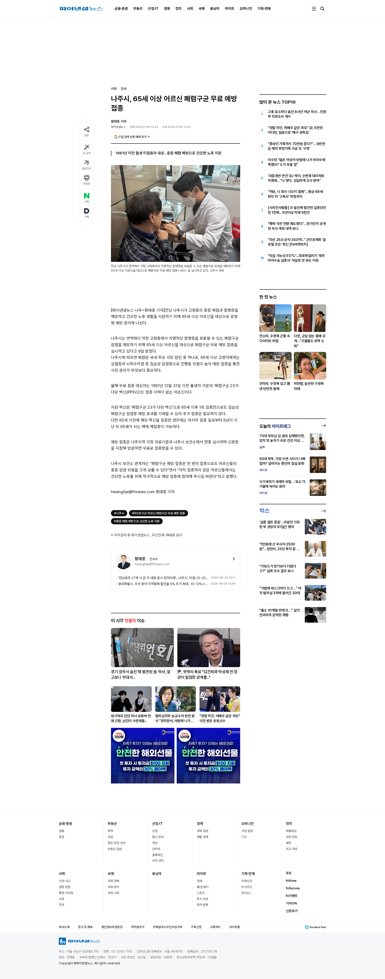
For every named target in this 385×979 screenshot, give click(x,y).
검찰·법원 (64, 887)
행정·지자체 (66, 893)
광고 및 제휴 (85, 927)
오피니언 (246, 8)
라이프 (229, 8)
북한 (288, 843)
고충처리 (215, 927)
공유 (86, 135)
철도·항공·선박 (116, 843)
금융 (61, 831)
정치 (178, 8)
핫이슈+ (246, 893)
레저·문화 (202, 904)
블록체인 (157, 855)
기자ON (291, 903)
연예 (199, 881)
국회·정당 (291, 837)
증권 (61, 837)
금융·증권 (121, 8)
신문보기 (291, 911)
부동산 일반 (115, 849)
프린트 (86, 183)
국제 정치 (113, 887)
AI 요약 (86, 153)
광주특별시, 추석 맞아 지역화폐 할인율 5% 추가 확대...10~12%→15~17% (163, 584)
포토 (289, 873)
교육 (61, 899)
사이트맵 (234, 927)
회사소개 (64, 927)
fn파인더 (246, 881)
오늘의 (275, 426)
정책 (110, 831)
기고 (244, 837)
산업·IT (153, 8)
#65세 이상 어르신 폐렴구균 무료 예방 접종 (158, 513)
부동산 (138, 8)
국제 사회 (113, 893)
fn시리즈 (246, 887)
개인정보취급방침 (112, 927)
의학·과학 (158, 860)
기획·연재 (264, 8)
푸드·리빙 (202, 899)
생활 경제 (202, 837)
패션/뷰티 (203, 887)
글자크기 (86, 168)
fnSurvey (293, 888)
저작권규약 (137, 927)
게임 (155, 843)
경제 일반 (202, 831)
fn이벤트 (292, 896)
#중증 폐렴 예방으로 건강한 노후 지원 (137, 521)
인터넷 (156, 849)
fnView (291, 881)
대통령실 (291, 831)
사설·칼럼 (247, 831)
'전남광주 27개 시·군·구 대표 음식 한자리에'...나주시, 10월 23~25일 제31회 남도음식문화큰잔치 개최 (163, 578)
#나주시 (119, 513)
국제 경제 (113, 881)
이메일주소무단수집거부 (167, 927)
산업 (155, 831)
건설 (110, 837)
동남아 (214, 8)
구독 (86, 201)
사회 (190, 8)
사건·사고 (64, 881)
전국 (124, 89)
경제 (167, 8)
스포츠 (201, 893)
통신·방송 (158, 837)
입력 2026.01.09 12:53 (144, 127)
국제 (202, 8)
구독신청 (196, 927)
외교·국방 (291, 849)
